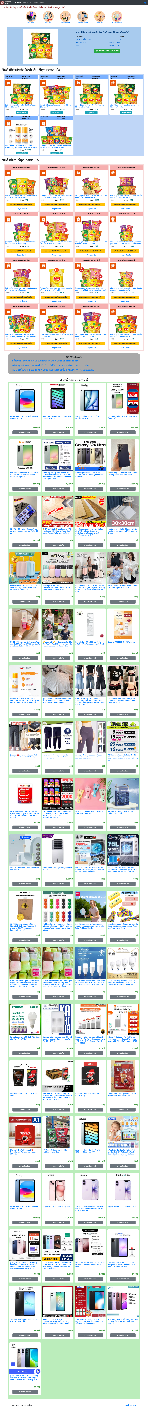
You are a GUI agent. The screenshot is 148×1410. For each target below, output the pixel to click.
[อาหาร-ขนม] (99, 16)
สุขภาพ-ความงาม (65, 23)
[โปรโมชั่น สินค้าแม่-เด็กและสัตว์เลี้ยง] (116, 16)
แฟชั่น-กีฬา (48, 23)
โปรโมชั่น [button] (26, 2)
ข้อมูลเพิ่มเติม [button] (21, 112)
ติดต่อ (41, 2)
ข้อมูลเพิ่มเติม (22, 208)
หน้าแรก (18, 2)
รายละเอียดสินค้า (25, 432)
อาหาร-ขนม (100, 23)
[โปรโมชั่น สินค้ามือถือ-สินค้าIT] (31, 16)
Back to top (130, 1405)
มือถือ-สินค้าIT (31, 23)
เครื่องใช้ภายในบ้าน (83, 23)
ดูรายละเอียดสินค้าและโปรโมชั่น (107, 50)
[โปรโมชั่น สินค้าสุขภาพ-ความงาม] (65, 16)
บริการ (35, 2)
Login (145, 2)
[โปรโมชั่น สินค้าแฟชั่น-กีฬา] (48, 16)
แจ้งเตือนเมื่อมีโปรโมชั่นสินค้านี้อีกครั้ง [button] (21, 205)
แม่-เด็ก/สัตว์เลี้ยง (117, 23)
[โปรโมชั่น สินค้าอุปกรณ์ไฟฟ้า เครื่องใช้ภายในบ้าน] (82, 16)
